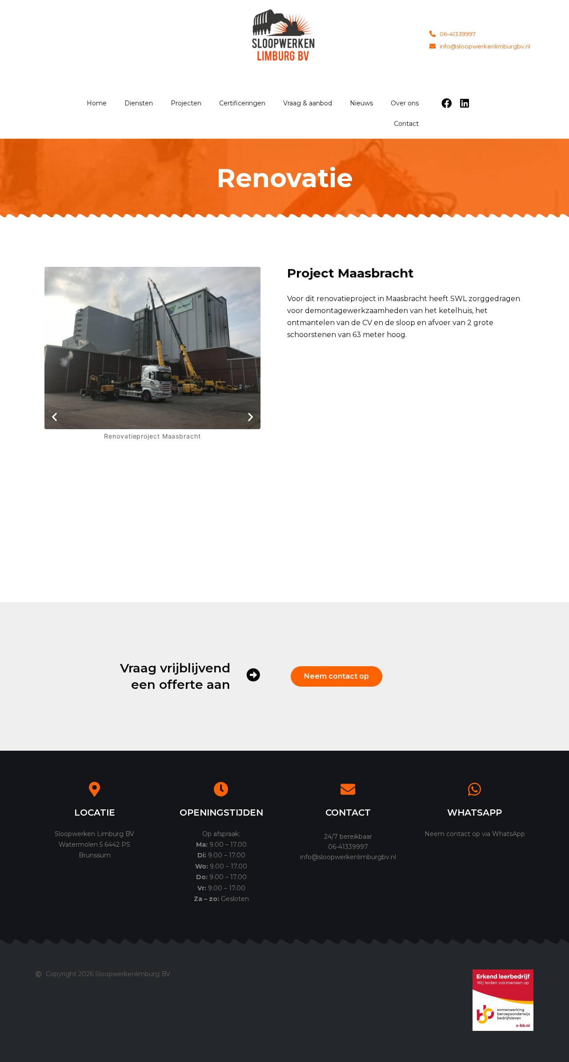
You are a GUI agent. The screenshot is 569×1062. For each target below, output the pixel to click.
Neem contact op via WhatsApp (475, 834)
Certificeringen (242, 103)
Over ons (405, 103)
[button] (54, 416)
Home (97, 103)
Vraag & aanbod (307, 103)
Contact (406, 124)
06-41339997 (348, 847)
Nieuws (361, 103)
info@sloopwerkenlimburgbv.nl (348, 857)
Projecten (186, 103)
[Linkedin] (464, 103)
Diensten (138, 103)
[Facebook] (447, 103)
